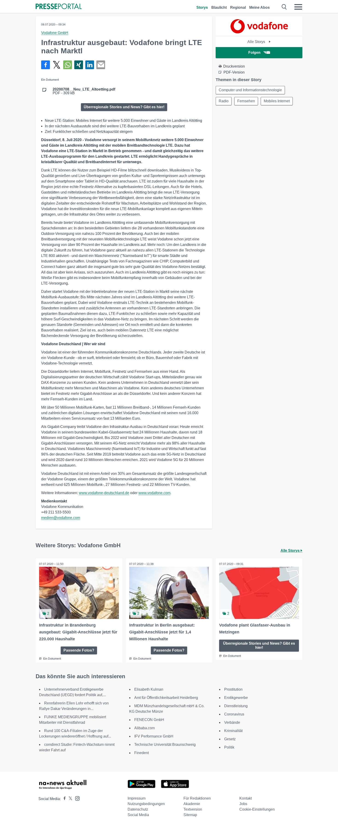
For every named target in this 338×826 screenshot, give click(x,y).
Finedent (141, 753)
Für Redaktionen (197, 798)
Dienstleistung (236, 706)
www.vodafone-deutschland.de (104, 493)
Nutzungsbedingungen (146, 804)
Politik (229, 747)
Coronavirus (234, 714)
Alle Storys (256, 42)
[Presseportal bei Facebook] (63, 799)
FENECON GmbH (149, 720)
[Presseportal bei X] (69, 799)
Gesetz (230, 739)
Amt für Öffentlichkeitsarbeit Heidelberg (166, 698)
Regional (238, 7)
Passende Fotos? (78, 650)
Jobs (243, 804)
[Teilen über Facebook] (45, 64)
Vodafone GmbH (54, 33)
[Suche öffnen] (284, 7)
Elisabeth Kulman (148, 689)
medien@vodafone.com (60, 518)
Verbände (232, 722)
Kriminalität (233, 731)
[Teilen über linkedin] (89, 64)
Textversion (192, 809)
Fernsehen (246, 101)
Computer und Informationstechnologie (250, 90)
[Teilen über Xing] (78, 64)
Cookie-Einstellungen (257, 809)
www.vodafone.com (154, 493)
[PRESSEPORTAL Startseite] (59, 7)
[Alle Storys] (259, 32)
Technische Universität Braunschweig (165, 744)
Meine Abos (259, 7)
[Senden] (100, 64)
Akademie (191, 804)
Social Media (138, 815)
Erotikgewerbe (236, 698)
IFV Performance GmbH (153, 736)
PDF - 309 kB (84, 91)
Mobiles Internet (277, 101)
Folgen (254, 52)
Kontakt (245, 798)
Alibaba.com (144, 728)
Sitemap (190, 815)
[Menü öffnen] (298, 7)
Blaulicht (219, 7)
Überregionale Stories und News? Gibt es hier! (124, 107)
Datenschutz (138, 809)
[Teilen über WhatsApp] (67, 64)
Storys (202, 7)
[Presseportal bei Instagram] (76, 798)
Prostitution (233, 689)
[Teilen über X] (56, 64)
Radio (224, 101)
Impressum (137, 798)
